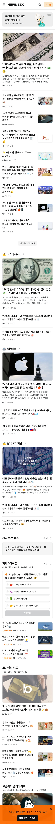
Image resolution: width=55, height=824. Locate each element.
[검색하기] (40, 4)
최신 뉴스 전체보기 (27, 243)
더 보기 (46, 538)
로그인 (48, 4)
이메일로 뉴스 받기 (27, 818)
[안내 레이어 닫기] (51, 809)
